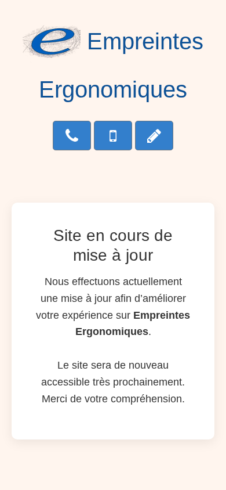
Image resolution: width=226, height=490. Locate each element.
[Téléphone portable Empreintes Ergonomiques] (113, 135)
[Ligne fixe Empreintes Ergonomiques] (72, 135)
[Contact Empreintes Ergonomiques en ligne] (154, 135)
